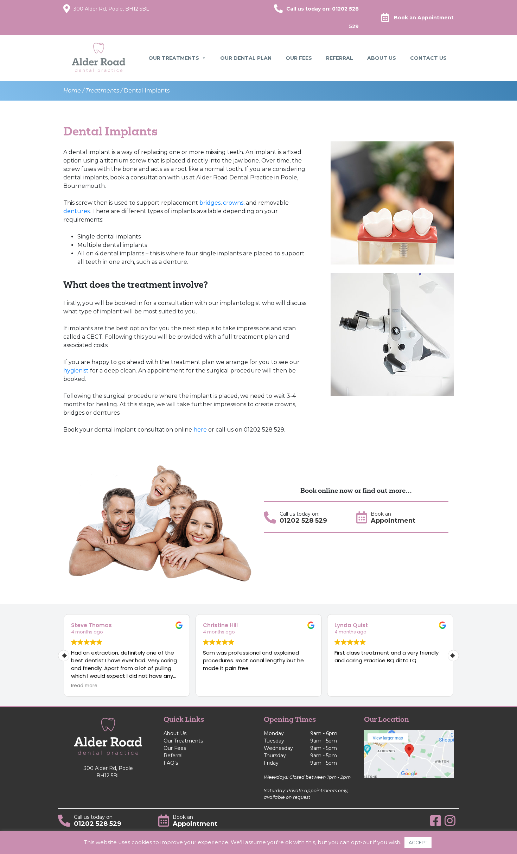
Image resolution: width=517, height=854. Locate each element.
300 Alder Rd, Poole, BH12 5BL (111, 9)
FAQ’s (171, 763)
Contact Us (428, 58)
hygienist (76, 370)
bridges (210, 202)
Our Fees (299, 58)
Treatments (102, 90)
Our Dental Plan (246, 58)
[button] (453, 655)
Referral (339, 58)
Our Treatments (173, 58)
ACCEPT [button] (418, 842)
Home (72, 90)
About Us (381, 58)
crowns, (233, 202)
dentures (76, 211)
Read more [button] (84, 686)
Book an (424, 17)
